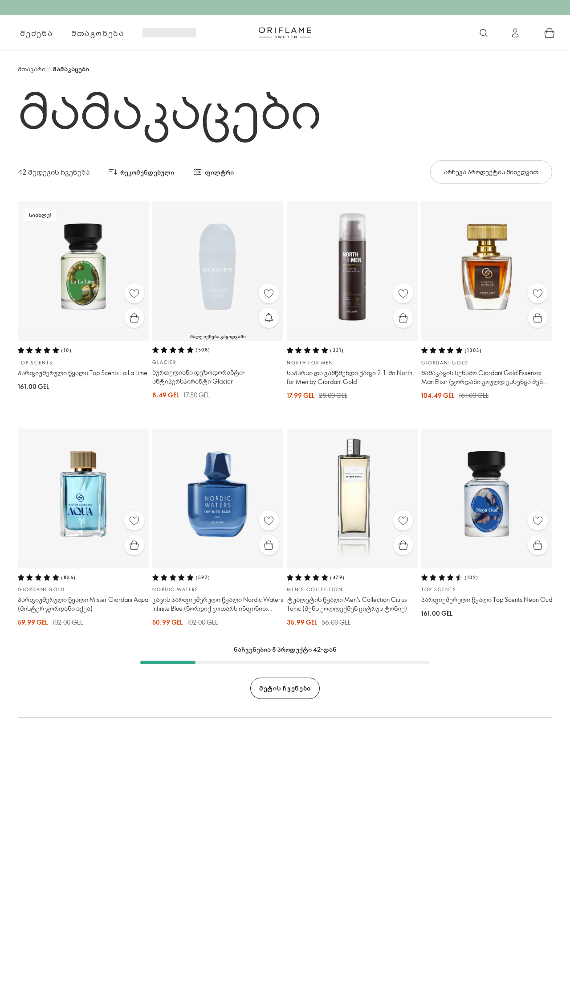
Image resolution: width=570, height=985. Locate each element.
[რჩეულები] (134, 293)
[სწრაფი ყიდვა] (134, 318)
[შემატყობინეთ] (269, 318)
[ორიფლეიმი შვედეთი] (285, 33)
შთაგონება (98, 33)
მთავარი (31, 69)
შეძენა (36, 33)
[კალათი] (549, 33)
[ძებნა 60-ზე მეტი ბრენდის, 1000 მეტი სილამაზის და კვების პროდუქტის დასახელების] (483, 33)
